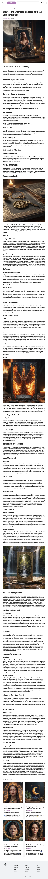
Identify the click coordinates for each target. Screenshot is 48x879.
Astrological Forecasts (16, 8)
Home (4, 8)
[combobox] (27, 3)
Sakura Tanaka (6, 18)
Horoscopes (8, 8)
